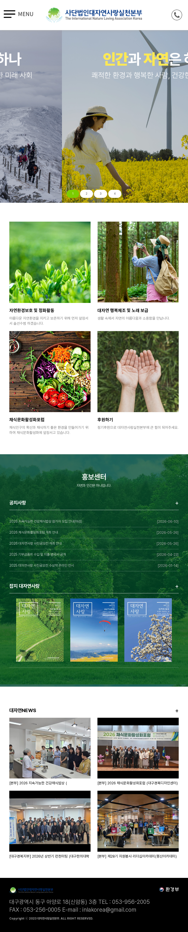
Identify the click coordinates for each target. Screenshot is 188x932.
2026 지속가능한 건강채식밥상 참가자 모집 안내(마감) (45, 521)
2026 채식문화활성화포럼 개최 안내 (33, 532)
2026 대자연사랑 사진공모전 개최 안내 (35, 543)
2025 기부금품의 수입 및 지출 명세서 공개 (37, 554)
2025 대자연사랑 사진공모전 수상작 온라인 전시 (41, 565)
